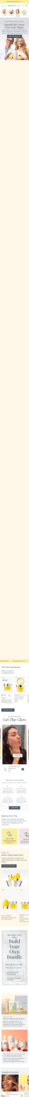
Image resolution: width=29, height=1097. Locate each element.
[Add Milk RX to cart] (23, 769)
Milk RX (3, 698)
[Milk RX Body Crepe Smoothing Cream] (20, 685)
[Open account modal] (22, 5)
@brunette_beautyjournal (8, 726)
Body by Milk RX (19, 697)
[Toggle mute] (24, 762)
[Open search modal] (5, 6)
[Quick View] (11, 691)
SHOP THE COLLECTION (9, 866)
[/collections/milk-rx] (14, 338)
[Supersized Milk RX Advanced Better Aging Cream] (7, 685)
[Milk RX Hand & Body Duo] (10, 901)
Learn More (14, 807)
